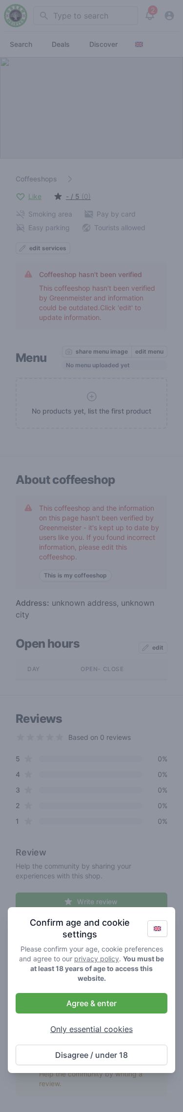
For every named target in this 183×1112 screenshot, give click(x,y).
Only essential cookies (91, 1029)
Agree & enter (91, 1003)
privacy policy (96, 958)
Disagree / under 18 (91, 1055)
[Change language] (157, 928)
